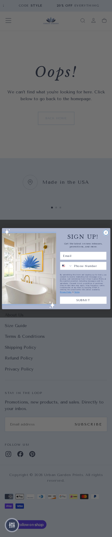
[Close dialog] (105, 232)
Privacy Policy (65, 292)
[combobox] (66, 266)
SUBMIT (83, 300)
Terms (76, 292)
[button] (12, 525)
